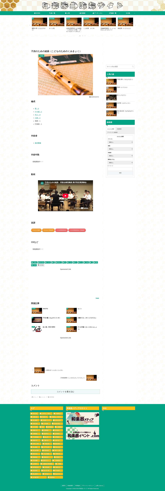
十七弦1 (48, 262)
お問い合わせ (99, 485)
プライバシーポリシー (88, 485)
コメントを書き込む (65, 392)
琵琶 (96, 262)
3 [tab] (85, 36)
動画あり (59, 262)
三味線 (86, 262)
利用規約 (77, 485)
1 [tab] (80, 36)
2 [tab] (82, 36)
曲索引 (64, 485)
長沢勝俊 (38, 143)
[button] (132, 67)
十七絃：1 (38, 112)
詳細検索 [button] (119, 129)
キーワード (110, 165)
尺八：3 (37, 115)
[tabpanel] (39, 25)
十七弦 (70, 262)
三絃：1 (37, 118)
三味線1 (35, 262)
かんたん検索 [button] (110, 129)
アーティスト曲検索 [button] (112, 132)
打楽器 (34, 265)
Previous (30, 25)
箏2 (65, 262)
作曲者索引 (70, 485)
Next (135, 25)
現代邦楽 (42, 262)
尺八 (76, 262)
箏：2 (37, 108)
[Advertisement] (65, 44)
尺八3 (81, 262)
